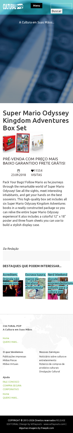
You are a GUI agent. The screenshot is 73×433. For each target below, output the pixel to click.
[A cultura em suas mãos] (13, 6)
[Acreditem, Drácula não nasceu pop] (13, 285)
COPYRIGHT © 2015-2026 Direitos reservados (32, 420)
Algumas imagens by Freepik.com (36, 428)
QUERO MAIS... (10, 342)
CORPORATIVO (11, 389)
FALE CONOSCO (11, 382)
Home (6, 338)
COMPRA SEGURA (12, 385)
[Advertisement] (36, 61)
